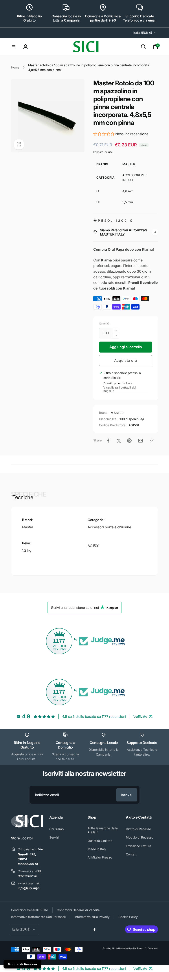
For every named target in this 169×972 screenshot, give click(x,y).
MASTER (117, 413)
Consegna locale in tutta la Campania (66, 18)
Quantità (104, 323)
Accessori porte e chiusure (109, 527)
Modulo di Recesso (22, 964)
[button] (13, 47)
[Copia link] (151, 440)
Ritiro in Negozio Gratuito (29, 18)
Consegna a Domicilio (65, 744)
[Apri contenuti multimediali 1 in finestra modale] (47, 115)
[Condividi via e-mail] (140, 440)
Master (27, 527)
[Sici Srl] (27, 826)
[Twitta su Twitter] (119, 440)
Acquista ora (125, 360)
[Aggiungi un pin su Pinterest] (129, 440)
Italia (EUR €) (142, 32)
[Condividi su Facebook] (108, 440)
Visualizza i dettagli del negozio (119, 389)
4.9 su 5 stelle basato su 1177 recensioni (94, 716)
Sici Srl (115, 948)
